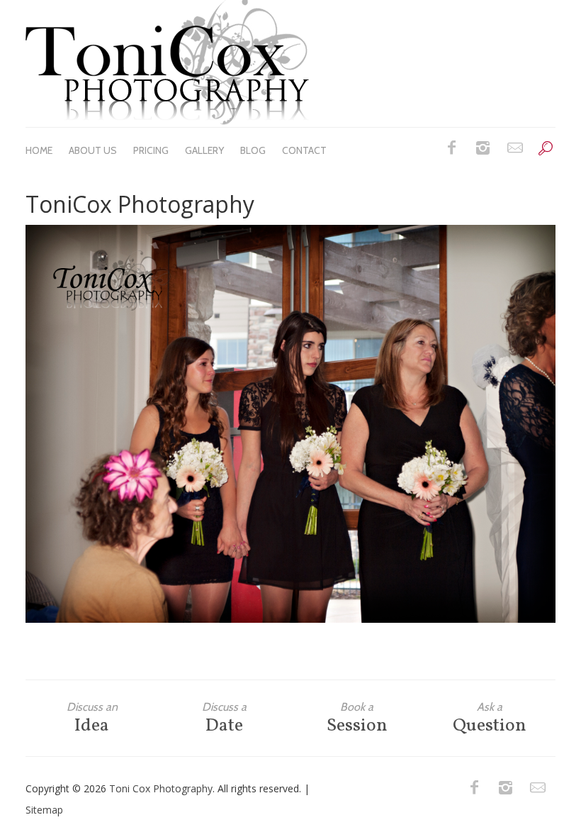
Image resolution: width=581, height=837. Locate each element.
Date (224, 718)
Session (357, 718)
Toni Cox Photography (161, 788)
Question (489, 718)
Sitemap (44, 809)
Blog (253, 150)
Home (39, 150)
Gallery (204, 150)
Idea (92, 718)
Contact (304, 150)
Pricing (151, 150)
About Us (93, 150)
